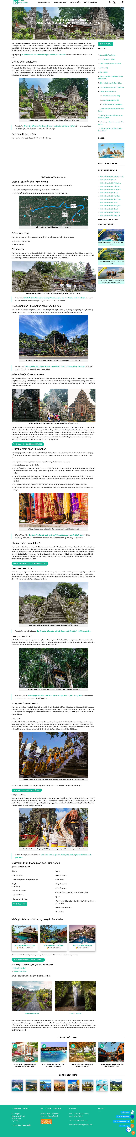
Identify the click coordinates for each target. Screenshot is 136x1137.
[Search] (110, 2)
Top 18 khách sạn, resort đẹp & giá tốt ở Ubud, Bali (82, 1065)
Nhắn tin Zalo (125, 1112)
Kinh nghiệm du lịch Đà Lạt (109, 193)
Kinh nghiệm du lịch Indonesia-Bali (111, 176)
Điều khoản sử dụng (18, 1116)
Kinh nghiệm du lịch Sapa (108, 202)
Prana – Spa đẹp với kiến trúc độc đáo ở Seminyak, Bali (111, 1065)
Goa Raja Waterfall (75, 1013)
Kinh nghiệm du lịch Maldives (110, 212)
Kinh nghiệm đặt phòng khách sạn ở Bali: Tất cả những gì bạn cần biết (55, 366)
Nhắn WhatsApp (124, 1126)
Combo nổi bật (75, 2)
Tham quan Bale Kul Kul (111, 100)
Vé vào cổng (104, 68)
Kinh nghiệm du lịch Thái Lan (109, 186)
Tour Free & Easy (60, 2)
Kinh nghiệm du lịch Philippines (110, 183)
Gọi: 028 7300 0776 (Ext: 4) (121, 1121)
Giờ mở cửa (104, 72)
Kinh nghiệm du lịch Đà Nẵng (110, 196)
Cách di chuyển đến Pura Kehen (110, 63)
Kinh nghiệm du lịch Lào (108, 180)
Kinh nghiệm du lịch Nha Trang (110, 199)
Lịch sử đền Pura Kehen (107, 55)
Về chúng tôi (16, 1114)
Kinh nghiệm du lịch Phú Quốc (110, 205)
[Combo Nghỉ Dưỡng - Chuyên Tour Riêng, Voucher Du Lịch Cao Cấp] (23, 2)
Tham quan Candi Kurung (111, 96)
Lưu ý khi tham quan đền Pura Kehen (112, 87)
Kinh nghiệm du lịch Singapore (110, 189)
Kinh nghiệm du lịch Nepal (109, 209)
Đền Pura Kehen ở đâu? (107, 59)
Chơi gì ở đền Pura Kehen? (108, 91)
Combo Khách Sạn (44, 2)
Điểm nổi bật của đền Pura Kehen (111, 83)
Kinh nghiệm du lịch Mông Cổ (110, 215)
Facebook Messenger (123, 1116)
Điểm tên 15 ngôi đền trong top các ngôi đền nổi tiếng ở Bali (49, 126)
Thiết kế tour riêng (90, 2)
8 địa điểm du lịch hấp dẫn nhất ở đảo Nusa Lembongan (53, 1065)
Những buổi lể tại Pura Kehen (112, 104)
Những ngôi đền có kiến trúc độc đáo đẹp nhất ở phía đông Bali (55, 695)
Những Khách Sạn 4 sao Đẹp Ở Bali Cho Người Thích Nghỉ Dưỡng (25, 1065)
